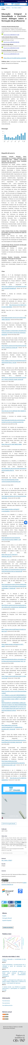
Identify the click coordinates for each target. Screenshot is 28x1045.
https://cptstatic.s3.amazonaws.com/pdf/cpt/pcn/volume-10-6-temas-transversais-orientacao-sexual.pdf (14, 332)
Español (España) (6, 920)
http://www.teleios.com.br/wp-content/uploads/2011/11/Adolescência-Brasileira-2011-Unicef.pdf (12, 727)
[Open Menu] (1, 4)
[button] (5, 902)
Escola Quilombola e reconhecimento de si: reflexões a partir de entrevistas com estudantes (14, 966)
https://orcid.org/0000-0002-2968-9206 (11, 42)
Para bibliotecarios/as (7, 1005)
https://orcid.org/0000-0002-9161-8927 (11, 48)
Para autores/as (6, 1003)
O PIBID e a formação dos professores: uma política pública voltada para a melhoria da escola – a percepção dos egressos (14, 981)
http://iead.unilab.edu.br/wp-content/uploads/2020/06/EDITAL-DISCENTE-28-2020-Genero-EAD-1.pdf (13, 763)
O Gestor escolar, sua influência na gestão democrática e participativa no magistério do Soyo (14, 988)
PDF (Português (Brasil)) (9, 823)
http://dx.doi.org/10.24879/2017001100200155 (14, 411)
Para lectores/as (6, 1000)
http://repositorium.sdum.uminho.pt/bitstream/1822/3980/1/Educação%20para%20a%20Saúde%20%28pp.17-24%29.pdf (14, 586)
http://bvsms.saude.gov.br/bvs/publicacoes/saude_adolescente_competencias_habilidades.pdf (14, 607)
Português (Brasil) (7, 918)
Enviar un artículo (8, 927)
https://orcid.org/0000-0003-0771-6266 (11, 34)
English (4, 916)
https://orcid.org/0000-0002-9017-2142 (11, 53)
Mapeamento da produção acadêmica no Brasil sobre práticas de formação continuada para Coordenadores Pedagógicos (14, 974)
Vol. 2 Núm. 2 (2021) (16, 7)
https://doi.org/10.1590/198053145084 (12, 444)
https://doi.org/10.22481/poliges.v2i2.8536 (15, 58)
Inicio (3, 7)
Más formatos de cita (7, 853)
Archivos (8, 7)
